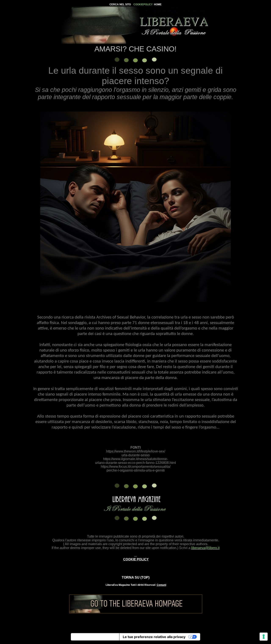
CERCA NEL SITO (120, 4)
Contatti (161, 584)
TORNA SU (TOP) (135, 577)
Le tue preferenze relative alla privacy (154, 637)
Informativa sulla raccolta (95, 637)
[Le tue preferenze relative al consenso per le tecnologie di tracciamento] (264, 637)
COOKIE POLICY (136, 559)
